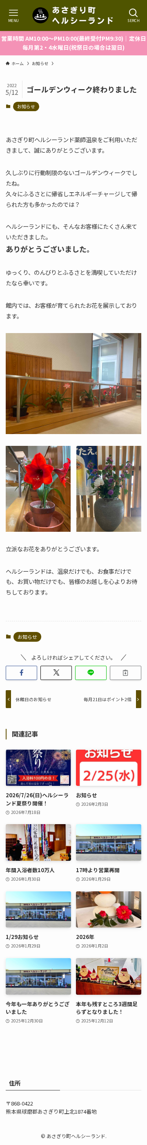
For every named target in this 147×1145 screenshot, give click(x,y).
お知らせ (26, 106)
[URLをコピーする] (125, 673)
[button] (21, 673)
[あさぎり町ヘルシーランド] (74, 15)
